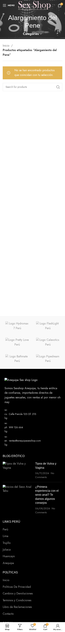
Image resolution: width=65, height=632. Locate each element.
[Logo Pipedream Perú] (47, 359)
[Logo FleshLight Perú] (47, 326)
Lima (5, 536)
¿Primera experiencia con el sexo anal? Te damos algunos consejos (47, 494)
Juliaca (7, 550)
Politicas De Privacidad (17, 587)
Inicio (6, 46)
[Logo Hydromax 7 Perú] (17, 326)
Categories (31, 34)
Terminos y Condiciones (17, 600)
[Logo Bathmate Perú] (17, 359)
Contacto (8, 614)
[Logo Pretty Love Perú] (17, 342)
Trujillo (7, 543)
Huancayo (9, 556)
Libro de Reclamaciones (17, 607)
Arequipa (8, 563)
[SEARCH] (58, 87)
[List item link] (32, 427)
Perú (5, 529)
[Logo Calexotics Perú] (47, 342)
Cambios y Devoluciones (18, 593)
